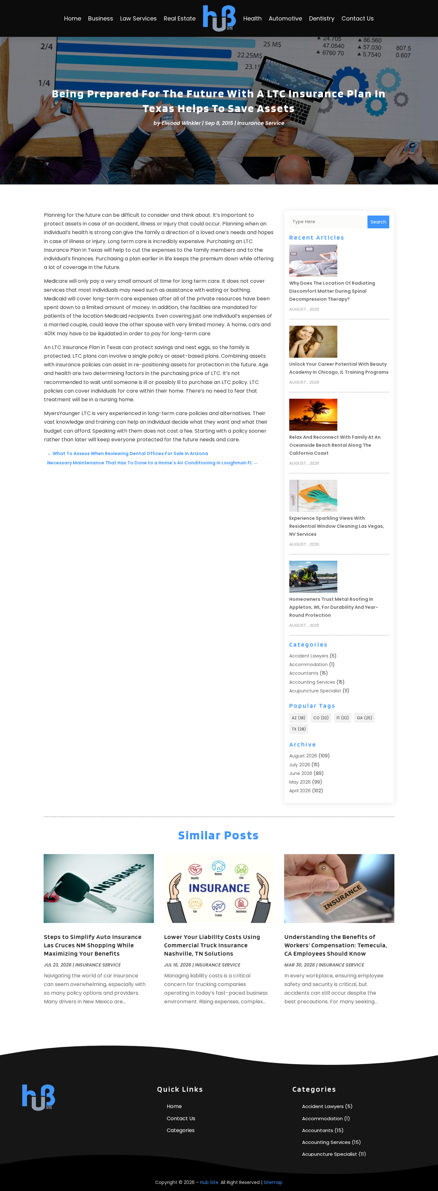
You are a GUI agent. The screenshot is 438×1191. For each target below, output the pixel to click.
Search (378, 222)
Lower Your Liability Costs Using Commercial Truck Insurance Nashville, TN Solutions (212, 945)
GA (364, 718)
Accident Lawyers (308, 656)
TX (299, 729)
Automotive (285, 18)
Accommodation (308, 664)
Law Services (138, 18)
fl (343, 718)
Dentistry (321, 18)
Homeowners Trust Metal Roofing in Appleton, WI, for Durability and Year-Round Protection (333, 607)
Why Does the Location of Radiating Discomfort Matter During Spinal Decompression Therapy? (332, 291)
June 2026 (300, 773)
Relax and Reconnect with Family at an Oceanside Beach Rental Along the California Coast (335, 445)
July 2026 (299, 765)
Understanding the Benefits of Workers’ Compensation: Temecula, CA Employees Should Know (335, 945)
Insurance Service (260, 123)
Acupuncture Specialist (315, 691)
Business (100, 18)
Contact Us (357, 18)
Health (252, 18)
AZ (298, 718)
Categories (181, 1130)
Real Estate (180, 18)
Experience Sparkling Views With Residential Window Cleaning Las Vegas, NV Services (336, 526)
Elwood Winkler (181, 123)
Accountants (303, 673)
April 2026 (300, 790)
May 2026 (300, 782)
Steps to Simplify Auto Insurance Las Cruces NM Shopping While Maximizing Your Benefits (93, 945)
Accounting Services (312, 682)
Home (72, 18)
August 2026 (303, 756)
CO (321, 718)
